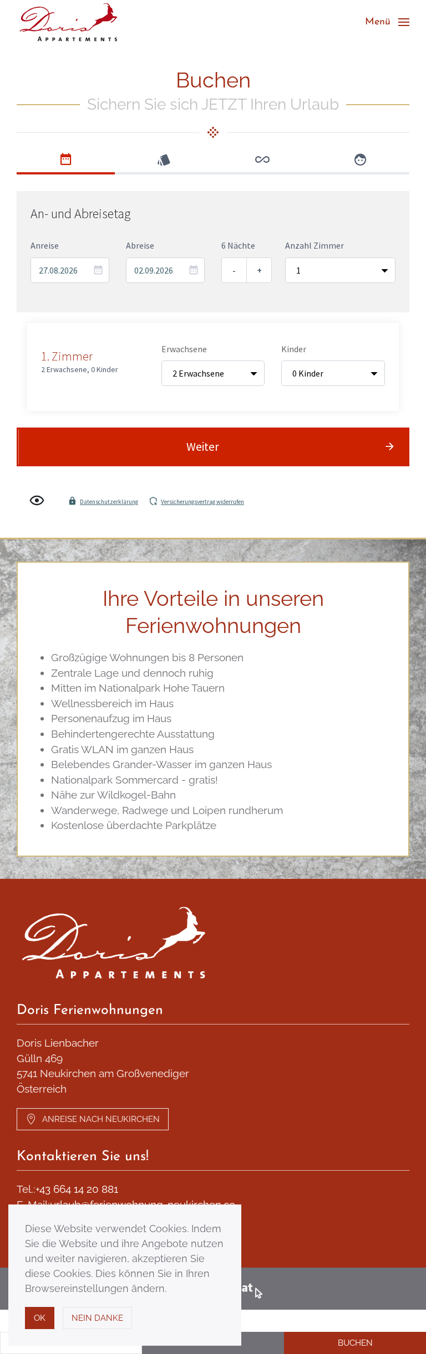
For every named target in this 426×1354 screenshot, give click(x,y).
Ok (39, 1318)
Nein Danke (97, 1318)
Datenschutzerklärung (109, 502)
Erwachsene (184, 348)
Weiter (202, 446)
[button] (387, 22)
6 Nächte (238, 245)
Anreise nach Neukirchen (101, 1119)
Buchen (355, 1343)
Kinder (293, 348)
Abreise (140, 245)
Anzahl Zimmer (314, 245)
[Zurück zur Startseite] (70, 22)
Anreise (45, 245)
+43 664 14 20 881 (77, 1189)
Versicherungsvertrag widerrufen (202, 502)
